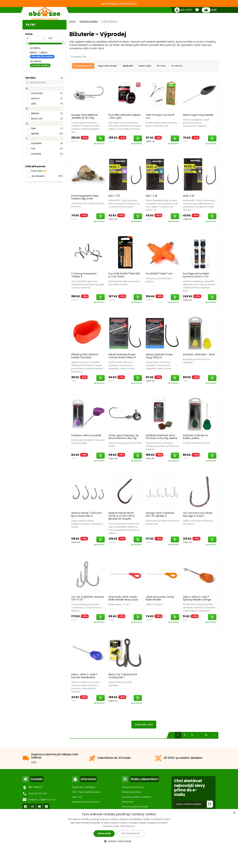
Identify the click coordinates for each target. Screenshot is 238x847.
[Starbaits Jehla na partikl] (88, 414)
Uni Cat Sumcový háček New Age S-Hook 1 (197, 514)
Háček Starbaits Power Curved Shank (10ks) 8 (122, 356)
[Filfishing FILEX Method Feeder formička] (88, 333)
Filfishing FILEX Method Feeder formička (84, 356)
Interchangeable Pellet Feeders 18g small (85, 197)
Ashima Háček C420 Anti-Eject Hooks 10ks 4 (87, 514)
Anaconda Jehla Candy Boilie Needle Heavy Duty (123, 598)
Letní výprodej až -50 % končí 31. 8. (119, 3)
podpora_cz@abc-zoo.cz (41, 799)
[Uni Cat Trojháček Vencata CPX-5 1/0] (88, 575)
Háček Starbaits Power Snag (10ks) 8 (159, 356)
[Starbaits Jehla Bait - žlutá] (199, 333)
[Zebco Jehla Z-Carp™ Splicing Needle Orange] (199, 575)
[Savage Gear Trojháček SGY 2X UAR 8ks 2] (162, 491)
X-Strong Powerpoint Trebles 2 (84, 275)
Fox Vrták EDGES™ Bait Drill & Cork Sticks (124, 275)
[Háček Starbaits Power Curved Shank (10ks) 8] (125, 333)
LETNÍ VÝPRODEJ (109, 21)
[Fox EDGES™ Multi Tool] (162, 252)
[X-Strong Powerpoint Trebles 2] (88, 252)
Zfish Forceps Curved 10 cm (160, 116)
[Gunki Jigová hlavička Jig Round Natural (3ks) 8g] (125, 414)
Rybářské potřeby (89, 21)
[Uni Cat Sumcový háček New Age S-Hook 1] (199, 491)
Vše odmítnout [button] (130, 833)
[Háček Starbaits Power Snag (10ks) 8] (162, 333)
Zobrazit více (144, 725)
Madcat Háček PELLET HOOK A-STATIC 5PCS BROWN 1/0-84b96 (122, 516)
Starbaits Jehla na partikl (86, 435)
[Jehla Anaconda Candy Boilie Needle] (162, 575)
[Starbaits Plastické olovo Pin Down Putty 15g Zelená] (162, 414)
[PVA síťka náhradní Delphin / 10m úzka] (125, 93)
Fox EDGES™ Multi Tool (159, 273)
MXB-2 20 (188, 196)
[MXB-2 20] (199, 174)
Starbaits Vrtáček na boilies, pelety (195, 437)
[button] (119, 841)
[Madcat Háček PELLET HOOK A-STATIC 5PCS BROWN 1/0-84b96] (125, 491)
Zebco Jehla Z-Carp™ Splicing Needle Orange (197, 598)
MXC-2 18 (151, 196)
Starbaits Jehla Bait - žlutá (199, 354)
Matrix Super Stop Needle (198, 115)
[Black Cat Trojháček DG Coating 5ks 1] (125, 653)
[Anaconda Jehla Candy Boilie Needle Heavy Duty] (125, 575)
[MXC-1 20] (125, 174)
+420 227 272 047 (37, 793)
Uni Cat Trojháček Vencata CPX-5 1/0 (87, 598)
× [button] (234, 812)
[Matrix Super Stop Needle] (199, 93)
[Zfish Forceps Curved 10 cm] (162, 93)
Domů (72, 21)
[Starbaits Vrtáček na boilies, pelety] (199, 414)
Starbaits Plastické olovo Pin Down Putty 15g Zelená (161, 437)
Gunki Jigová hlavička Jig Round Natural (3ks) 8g (124, 437)
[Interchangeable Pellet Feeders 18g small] (88, 174)
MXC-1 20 (114, 196)
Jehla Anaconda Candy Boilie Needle (160, 598)
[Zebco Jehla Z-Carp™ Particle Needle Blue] (88, 653)
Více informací (127, 826)
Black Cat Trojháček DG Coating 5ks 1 (123, 676)
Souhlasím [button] (104, 833)
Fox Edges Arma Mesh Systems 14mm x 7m (196, 275)
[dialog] (119, 828)
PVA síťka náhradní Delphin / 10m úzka (125, 116)
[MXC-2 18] (162, 174)
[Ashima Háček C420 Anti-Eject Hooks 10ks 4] (88, 491)
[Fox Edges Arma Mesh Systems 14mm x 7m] (199, 252)
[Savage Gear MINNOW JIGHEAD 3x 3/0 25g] (88, 93)
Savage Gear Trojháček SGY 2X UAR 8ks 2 (160, 514)
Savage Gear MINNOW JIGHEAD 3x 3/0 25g (84, 116)
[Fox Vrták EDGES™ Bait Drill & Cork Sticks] (125, 252)
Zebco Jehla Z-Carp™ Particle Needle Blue (84, 676)
